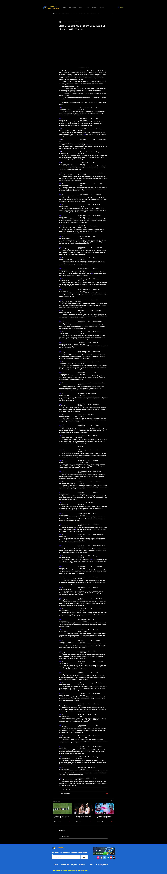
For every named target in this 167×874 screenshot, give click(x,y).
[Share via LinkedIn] (66, 789)
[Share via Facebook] (60, 789)
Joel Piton (82, 13)
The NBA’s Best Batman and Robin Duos (83, 817)
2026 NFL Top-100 (91, 13)
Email (52, 854)
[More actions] (107, 22)
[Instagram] (98, 857)
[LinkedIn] (108, 857)
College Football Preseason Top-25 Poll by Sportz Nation (61, 817)
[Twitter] (104, 857)
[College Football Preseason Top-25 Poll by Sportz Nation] (62, 808)
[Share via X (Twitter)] (63, 789)
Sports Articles (56, 13)
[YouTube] (111, 857)
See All (112, 800)
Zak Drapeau (66, 13)
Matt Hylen (74, 13)
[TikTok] (114, 857)
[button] (73, 7)
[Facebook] (101, 857)
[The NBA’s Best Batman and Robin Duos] (83, 808)
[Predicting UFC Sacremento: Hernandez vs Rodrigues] (104, 808)
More (99, 13)
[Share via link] (69, 789)
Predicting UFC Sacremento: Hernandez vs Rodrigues (104, 817)
